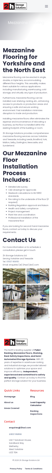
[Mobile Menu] (46, 6)
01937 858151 (12, 261)
